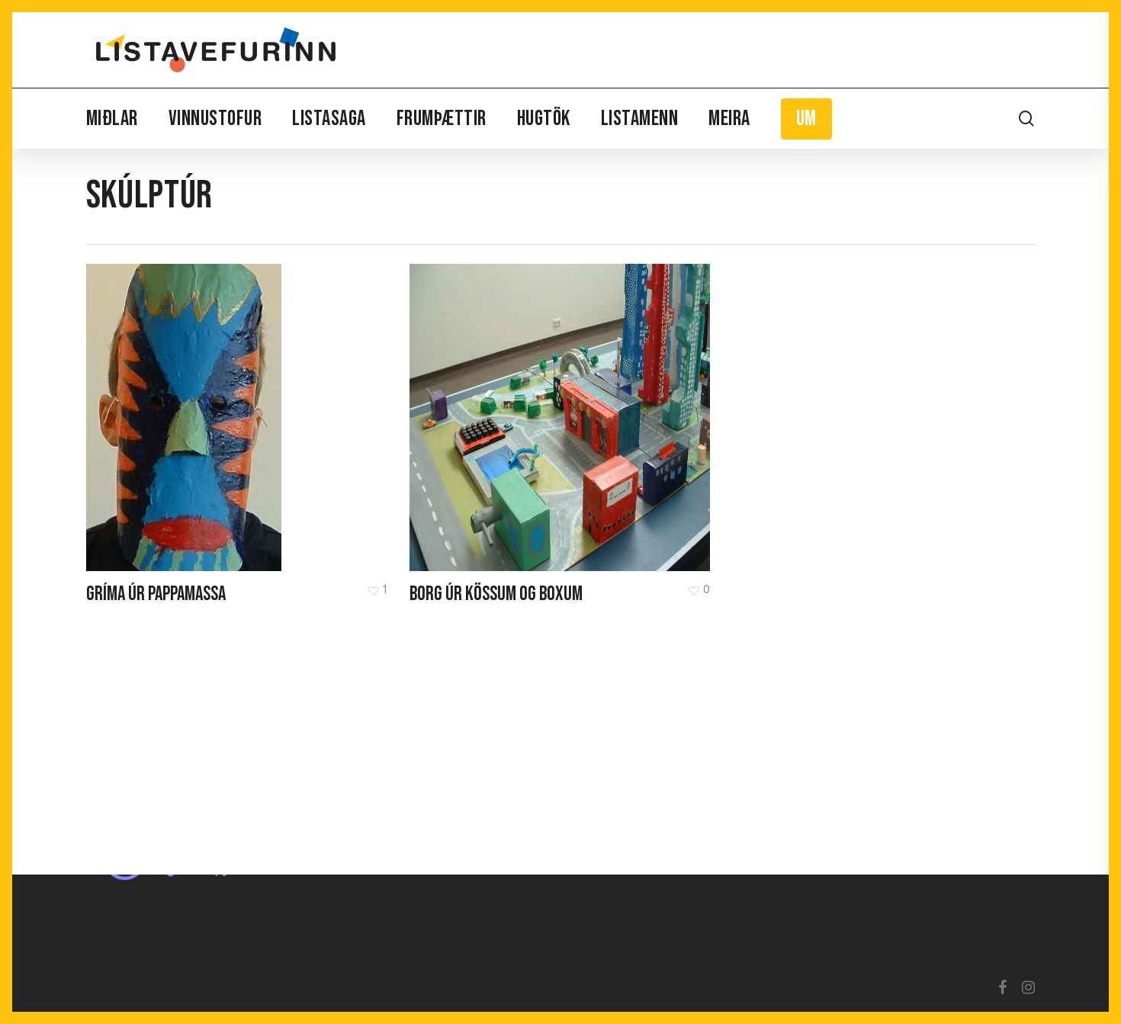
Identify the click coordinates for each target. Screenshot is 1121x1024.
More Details (240, 406)
